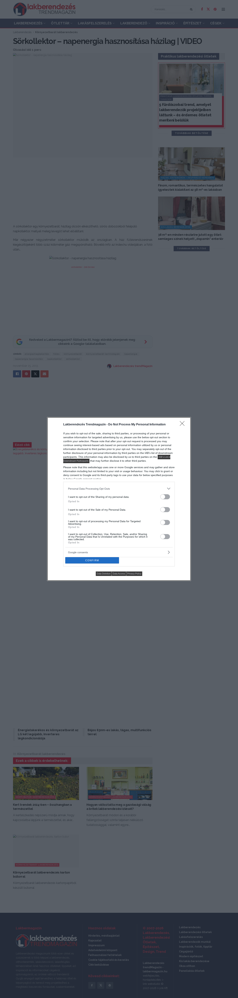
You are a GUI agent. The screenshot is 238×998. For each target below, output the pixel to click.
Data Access (119, 573)
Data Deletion (104, 573)
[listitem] (119, 489)
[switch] (165, 496)
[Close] (183, 424)
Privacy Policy (134, 573)
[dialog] (119, 499)
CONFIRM (92, 560)
